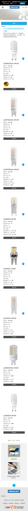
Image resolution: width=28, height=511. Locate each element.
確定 (22, 3)
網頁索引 (17, 503)
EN (23, 7)
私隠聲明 (14, 3)
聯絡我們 (23, 503)
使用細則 (5, 503)
